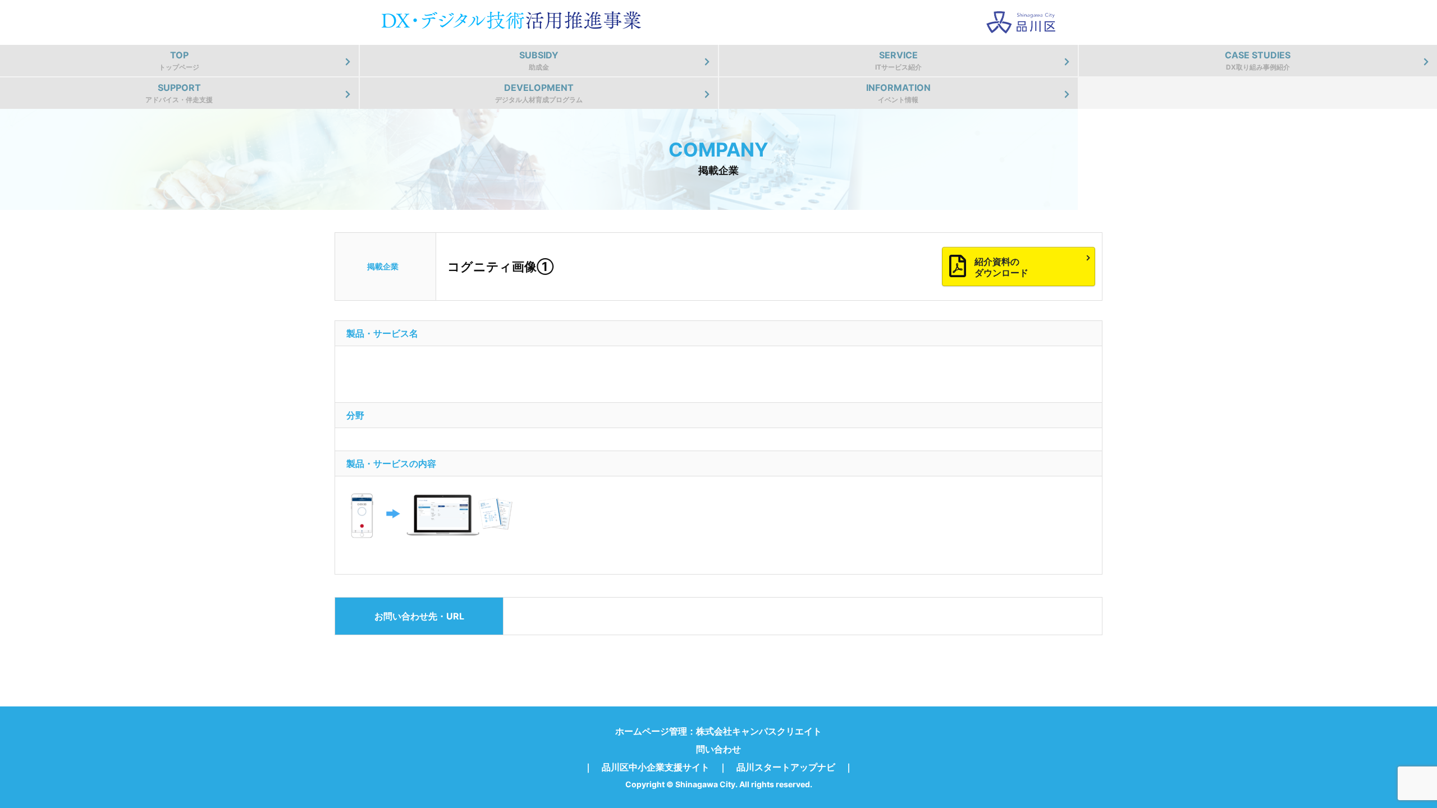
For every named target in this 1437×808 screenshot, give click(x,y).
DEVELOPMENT (539, 93)
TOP (179, 60)
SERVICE (898, 60)
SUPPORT (179, 93)
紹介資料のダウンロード (1001, 267)
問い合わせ (718, 749)
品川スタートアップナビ (785, 767)
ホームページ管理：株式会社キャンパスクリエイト (718, 731)
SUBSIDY (539, 60)
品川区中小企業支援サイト (656, 767)
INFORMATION (898, 93)
